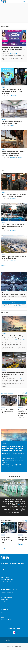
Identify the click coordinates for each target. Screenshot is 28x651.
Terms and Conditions (8, 305)
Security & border (5, 577)
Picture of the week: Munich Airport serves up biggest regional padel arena (13, 227)
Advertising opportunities (7, 592)
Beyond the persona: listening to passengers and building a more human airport (12, 91)
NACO (16, 339)
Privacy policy (4, 621)
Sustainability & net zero (6, 584)
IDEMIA (18, 504)
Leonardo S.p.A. (18, 378)
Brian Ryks (12, 125)
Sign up (13, 302)
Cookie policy (4, 624)
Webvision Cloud (17, 646)
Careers (2, 617)
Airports (4, 119)
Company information (6, 615)
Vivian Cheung (13, 53)
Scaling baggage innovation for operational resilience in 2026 (8, 540)
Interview (20, 407)
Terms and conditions (6, 619)
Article (3, 87)
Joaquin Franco (13, 95)
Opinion (3, 407)
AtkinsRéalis (20, 544)
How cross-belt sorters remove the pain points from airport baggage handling (13, 374)
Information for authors (6, 601)
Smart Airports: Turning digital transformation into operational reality (14, 500)
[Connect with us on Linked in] (14, 632)
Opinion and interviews (7, 393)
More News (3, 265)
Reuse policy (4, 604)
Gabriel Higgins (13, 198)
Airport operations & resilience (8, 575)
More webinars (4, 548)
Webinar (3, 535)
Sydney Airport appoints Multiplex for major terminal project (14, 258)
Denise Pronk (13, 157)
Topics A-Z (9, 639)
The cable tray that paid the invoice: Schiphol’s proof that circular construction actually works (13, 154)
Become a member (7, 469)
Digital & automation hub (7, 579)
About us (3, 612)
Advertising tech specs (6, 597)
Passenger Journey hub (6, 572)
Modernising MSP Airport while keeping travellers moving (12, 122)
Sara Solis (20, 157)
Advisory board (4, 599)
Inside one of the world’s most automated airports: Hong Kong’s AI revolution (13, 49)
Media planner (4, 595)
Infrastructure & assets (6, 581)
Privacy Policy (19, 305)
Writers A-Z (16, 639)
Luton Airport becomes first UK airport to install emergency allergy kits (14, 195)
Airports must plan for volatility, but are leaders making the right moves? (13, 337)
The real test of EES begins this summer (7, 411)
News (3, 192)
